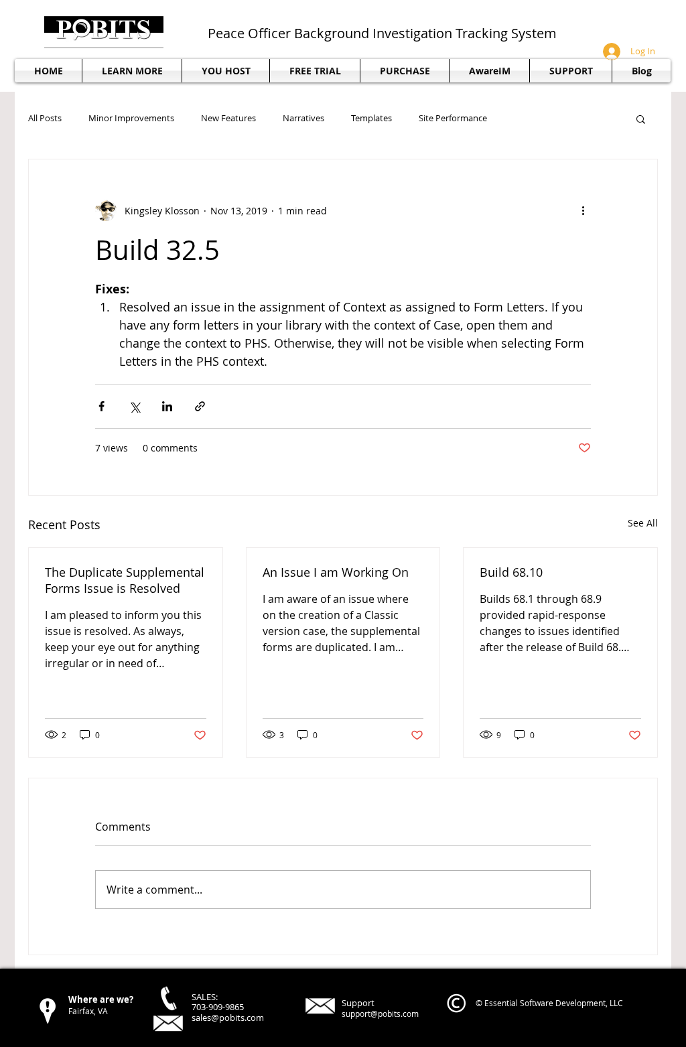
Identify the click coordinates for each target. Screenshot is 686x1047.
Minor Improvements (131, 118)
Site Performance (453, 118)
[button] (571, 70)
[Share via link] (200, 406)
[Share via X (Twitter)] (134, 406)
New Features (228, 118)
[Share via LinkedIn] (167, 406)
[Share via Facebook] (101, 406)
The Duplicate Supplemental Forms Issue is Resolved (124, 580)
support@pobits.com (380, 1013)
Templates (371, 118)
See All (643, 522)
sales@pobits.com (228, 1017)
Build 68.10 (511, 572)
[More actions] (583, 210)
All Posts (45, 118)
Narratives (303, 118)
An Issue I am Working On (336, 572)
